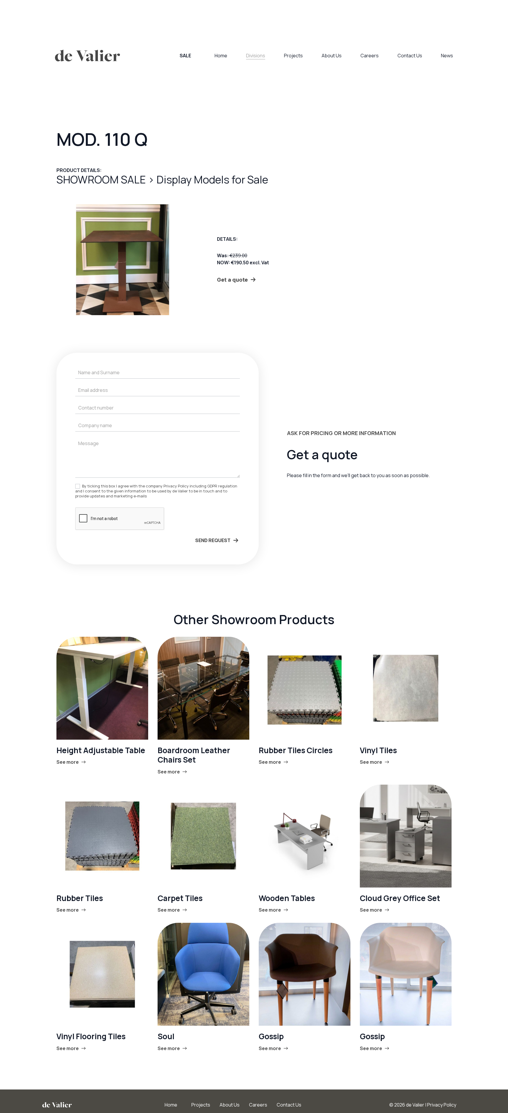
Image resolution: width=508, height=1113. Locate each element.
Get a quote (232, 279)
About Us (332, 55)
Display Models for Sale (212, 179)
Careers (369, 55)
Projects (293, 55)
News (447, 55)
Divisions (255, 55)
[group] (122, 259)
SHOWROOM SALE (102, 179)
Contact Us (409, 55)
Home (221, 55)
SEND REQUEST (212, 540)
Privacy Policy (441, 1105)
